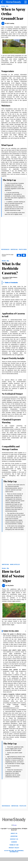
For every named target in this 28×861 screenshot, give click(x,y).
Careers (14, 842)
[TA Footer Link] (14, 825)
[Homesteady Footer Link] (14, 820)
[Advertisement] (14, 233)
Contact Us (14, 839)
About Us (14, 833)
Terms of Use (14, 844)
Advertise (14, 836)
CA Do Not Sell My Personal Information (14, 851)
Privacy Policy (14, 847)
